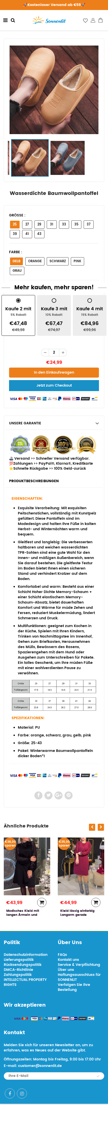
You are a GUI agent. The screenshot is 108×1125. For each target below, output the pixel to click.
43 (39, 234)
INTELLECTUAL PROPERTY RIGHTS (25, 982)
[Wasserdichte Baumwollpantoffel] (54, 90)
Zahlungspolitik (18, 975)
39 (15, 234)
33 (64, 224)
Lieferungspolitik (19, 960)
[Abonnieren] (98, 1076)
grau (17, 270)
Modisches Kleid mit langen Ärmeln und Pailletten (22, 915)
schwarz (57, 261)
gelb (16, 261)
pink (77, 261)
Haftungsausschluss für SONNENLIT (79, 977)
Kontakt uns (68, 960)
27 (27, 224)
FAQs (62, 955)
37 (88, 224)
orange (35, 261)
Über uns (66, 970)
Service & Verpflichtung (79, 965)
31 (51, 224)
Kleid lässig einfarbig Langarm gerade (77, 913)
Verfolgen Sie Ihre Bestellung (74, 987)
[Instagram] (22, 1093)
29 (39, 224)
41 (27, 234)
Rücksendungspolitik (22, 965)
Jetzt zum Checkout (54, 385)
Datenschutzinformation (25, 955)
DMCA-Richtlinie (18, 970)
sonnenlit (72, 1114)
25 (15, 224)
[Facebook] (10, 1093)
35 (76, 224)
